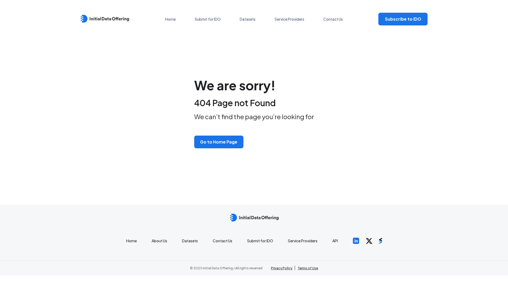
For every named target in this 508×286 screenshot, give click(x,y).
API (335, 240)
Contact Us (333, 19)
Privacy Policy (281, 268)
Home (170, 19)
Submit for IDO (208, 19)
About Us (159, 240)
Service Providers (289, 19)
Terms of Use (308, 268)
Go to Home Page (218, 142)
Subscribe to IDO (403, 19)
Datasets (248, 19)
